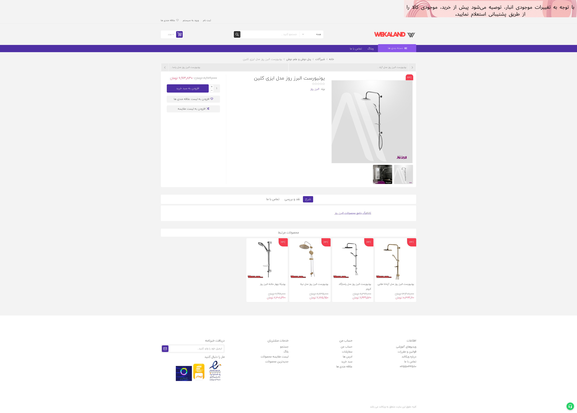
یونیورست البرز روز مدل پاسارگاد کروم (355, 287)
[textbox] (269, 34)
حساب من (346, 347)
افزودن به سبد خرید (187, 88)
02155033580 (408, 367)
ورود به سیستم (191, 20)
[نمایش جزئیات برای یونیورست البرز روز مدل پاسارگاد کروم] (352, 259)
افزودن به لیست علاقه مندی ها (191, 99)
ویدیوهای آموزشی (406, 347)
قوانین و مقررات (407, 352)
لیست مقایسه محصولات (274, 357)
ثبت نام (207, 20)
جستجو (237, 34)
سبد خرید (346, 362)
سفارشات (347, 352)
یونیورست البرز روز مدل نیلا (314, 284)
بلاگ (286, 352)
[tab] (308, 199)
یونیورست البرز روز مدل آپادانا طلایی (395, 284)
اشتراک (165, 348)
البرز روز (314, 89)
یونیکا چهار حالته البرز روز (272, 284)
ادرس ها (347, 357)
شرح (308, 199)
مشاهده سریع (380, 275)
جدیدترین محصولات (276, 362)
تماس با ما (272, 199)
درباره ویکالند (409, 357)
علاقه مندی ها (344, 367)
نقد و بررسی (292, 199)
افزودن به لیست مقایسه (192, 109)
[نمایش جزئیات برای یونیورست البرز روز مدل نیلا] (310, 259)
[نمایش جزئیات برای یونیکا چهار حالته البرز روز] (267, 259)
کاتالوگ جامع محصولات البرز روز (353, 213)
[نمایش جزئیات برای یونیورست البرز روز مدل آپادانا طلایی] (395, 259)
